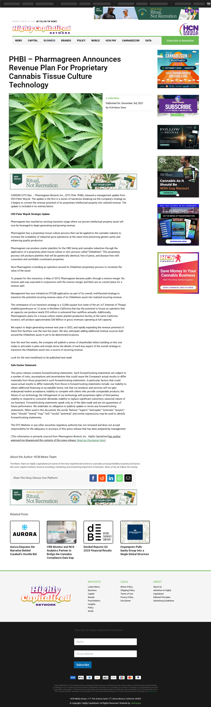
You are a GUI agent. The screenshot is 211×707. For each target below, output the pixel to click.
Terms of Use (127, 594)
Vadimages (135, 703)
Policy (90, 607)
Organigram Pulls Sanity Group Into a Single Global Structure (134, 550)
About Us (157, 587)
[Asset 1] (41, 26)
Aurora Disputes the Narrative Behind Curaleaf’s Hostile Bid (23, 550)
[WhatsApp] (119, 478)
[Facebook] (93, 478)
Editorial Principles (161, 597)
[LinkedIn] (110, 478)
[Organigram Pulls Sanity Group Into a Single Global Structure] (135, 532)
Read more (153, 691)
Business (92, 590)
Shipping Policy (128, 590)
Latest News (94, 587)
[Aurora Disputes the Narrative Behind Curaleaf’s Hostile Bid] (24, 532)
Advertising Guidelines (163, 600)
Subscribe (82, 664)
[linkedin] (197, 11)
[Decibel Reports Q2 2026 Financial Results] (98, 532)
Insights (91, 604)
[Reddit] (102, 478)
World (90, 611)
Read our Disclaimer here (90, 440)
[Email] (128, 478)
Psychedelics (94, 600)
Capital (91, 594)
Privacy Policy (127, 597)
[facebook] (187, 11)
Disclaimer (126, 600)
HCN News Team (117, 107)
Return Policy (127, 587)
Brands (91, 597)
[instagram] (192, 11)
